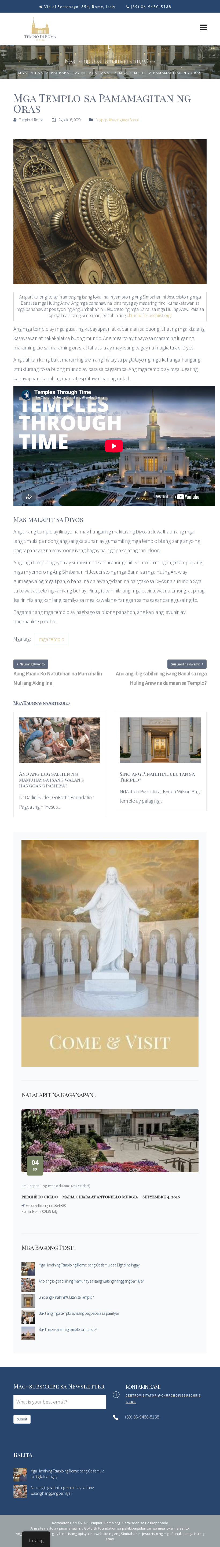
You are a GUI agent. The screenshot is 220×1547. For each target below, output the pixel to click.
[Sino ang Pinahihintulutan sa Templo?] (160, 743)
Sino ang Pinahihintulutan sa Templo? (66, 1297)
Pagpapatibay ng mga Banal (81, 73)
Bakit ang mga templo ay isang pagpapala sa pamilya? (79, 1313)
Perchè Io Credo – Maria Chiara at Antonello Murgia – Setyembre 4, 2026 (100, 1196)
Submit (22, 1419)
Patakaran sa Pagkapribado (145, 1522)
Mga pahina (30, 73)
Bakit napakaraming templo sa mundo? (68, 1329)
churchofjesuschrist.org (149, 315)
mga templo (51, 639)
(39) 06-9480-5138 (151, 7)
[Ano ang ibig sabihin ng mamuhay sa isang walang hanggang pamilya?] (59, 743)
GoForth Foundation (100, 1528)
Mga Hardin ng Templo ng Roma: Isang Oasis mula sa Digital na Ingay (89, 1265)
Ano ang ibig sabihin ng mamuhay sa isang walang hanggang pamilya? (91, 1281)
